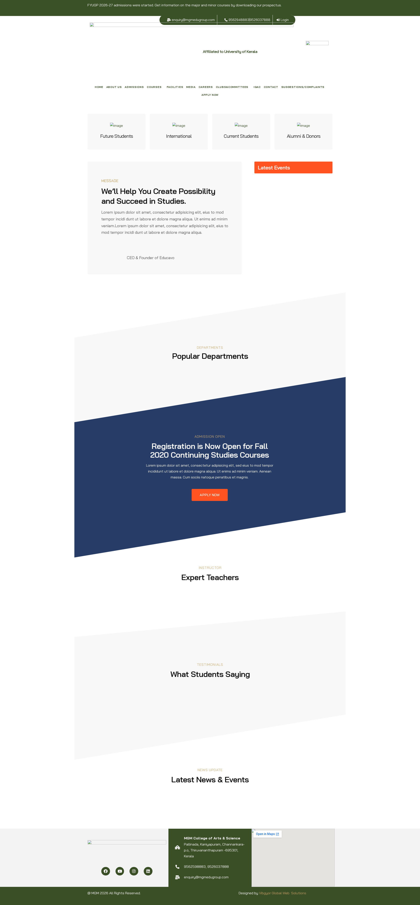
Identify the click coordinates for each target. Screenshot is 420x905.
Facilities (175, 87)
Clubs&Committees (232, 87)
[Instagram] (134, 871)
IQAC (257, 87)
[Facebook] (105, 871)
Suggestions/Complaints (302, 87)
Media (191, 87)
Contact (271, 87)
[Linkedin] (148, 871)
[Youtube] (120, 871)
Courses (154, 87)
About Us (114, 87)
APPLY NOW (210, 94)
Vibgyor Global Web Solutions (282, 893)
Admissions (134, 87)
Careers (206, 87)
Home (99, 87)
